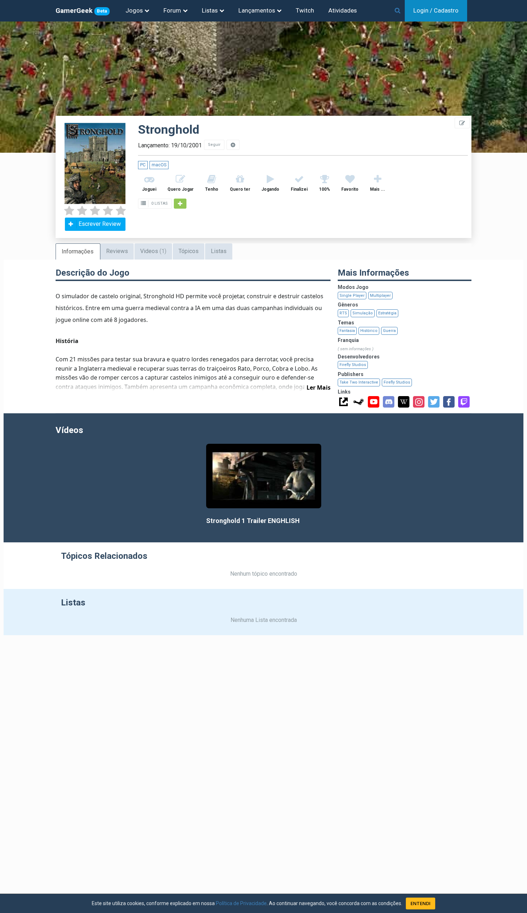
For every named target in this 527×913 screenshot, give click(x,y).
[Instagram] (418, 402)
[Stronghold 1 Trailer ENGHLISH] (263, 476)
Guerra (389, 330)
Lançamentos (256, 10)
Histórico (369, 330)
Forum (172, 10)
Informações (78, 251)
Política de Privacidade (241, 903)
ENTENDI (420, 903)
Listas (210, 10)
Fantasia (347, 330)
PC (143, 164)
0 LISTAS (159, 203)
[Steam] (358, 402)
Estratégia (387, 313)
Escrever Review (100, 223)
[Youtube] (373, 402)
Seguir (214, 144)
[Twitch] (464, 402)
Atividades (342, 10)
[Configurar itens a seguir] (233, 145)
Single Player (352, 295)
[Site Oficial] (343, 402)
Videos (153, 251)
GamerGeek (81, 10)
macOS (159, 164)
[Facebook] (449, 402)
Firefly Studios (353, 364)
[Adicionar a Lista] (180, 204)
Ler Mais (319, 387)
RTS (343, 313)
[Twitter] (434, 402)
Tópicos (189, 251)
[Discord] (388, 402)
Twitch (305, 10)
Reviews (117, 251)
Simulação (362, 313)
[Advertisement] (484, 161)
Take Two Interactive (359, 382)
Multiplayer (380, 295)
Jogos (134, 10)
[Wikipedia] (403, 402)
